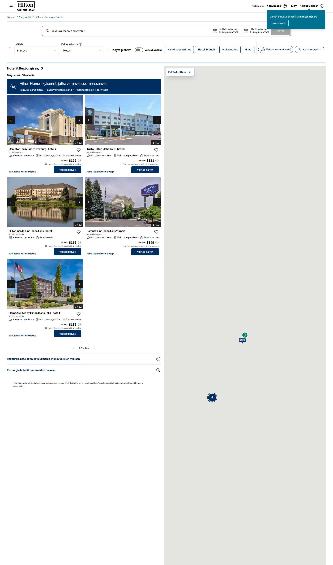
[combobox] (126, 31)
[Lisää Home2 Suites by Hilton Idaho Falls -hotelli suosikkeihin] (78, 314)
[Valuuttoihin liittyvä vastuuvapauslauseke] (80, 44)
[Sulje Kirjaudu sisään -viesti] (323, 12)
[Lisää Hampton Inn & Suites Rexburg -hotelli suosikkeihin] (78, 150)
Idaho (38, 17)
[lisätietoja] (79, 160)
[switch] (139, 50)
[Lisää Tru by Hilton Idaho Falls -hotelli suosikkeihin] (156, 150)
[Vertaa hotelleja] (139, 49)
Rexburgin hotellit (54, 17)
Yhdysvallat (25, 17)
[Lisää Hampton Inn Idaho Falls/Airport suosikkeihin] (156, 232)
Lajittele (19, 44)
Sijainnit (11, 17)
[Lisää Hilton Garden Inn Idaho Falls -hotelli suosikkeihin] (78, 232)
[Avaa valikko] (11, 5)
